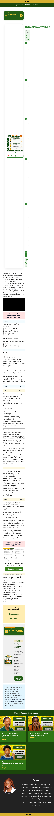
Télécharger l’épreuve (14, 569)
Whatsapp (15, 614)
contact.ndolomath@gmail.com (15, 699)
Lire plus (4, 739)
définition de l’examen (11, 290)
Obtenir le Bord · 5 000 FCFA (18, 678)
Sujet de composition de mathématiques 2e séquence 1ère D (13, 763)
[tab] (15, 152)
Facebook (14, 618)
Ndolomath (19, 278)
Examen (27, 1)
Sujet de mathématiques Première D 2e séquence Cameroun (10, 735)
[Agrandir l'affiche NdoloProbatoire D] (8, 659)
